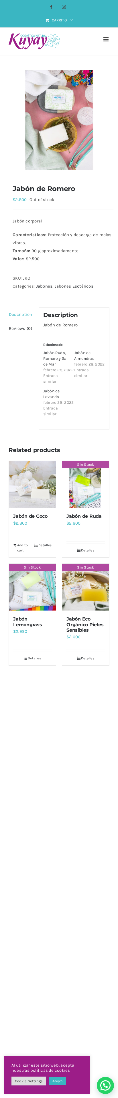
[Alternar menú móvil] (106, 39)
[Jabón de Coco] (32, 484)
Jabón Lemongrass (27, 621)
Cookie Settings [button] (29, 1081)
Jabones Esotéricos (74, 286)
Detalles (45, 545)
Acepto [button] (57, 1081)
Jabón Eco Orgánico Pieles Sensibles (84, 624)
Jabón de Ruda (84, 516)
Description (20, 314)
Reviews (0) (20, 328)
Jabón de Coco (30, 516)
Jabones (44, 286)
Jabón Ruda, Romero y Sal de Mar (55, 358)
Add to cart (22, 547)
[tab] (22, 314)
